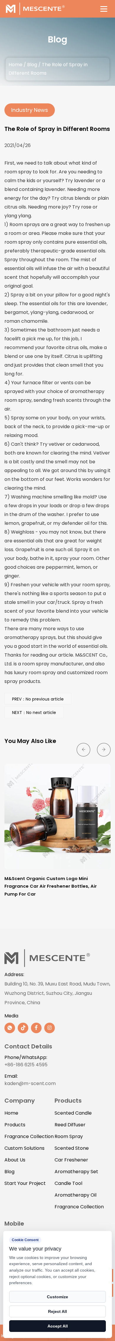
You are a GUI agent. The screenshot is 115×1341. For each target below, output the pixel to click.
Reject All (57, 1311)
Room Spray (69, 1136)
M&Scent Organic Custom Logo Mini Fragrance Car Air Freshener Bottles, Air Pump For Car (50, 886)
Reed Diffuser (70, 1124)
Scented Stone (72, 1148)
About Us (14, 1159)
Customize (57, 1296)
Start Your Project (25, 1183)
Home (15, 64)
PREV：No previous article (38, 699)
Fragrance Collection (29, 1136)
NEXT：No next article (34, 712)
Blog (32, 64)
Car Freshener (71, 1159)
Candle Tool (68, 1183)
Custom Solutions (24, 1148)
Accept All (57, 1326)
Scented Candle (73, 1113)
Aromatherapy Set (76, 1171)
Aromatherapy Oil (75, 1195)
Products (14, 1124)
